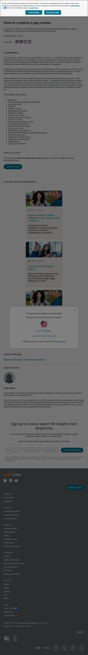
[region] (44, 8)
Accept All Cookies (52, 12)
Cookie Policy (33, 8)
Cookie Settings (34, 12)
